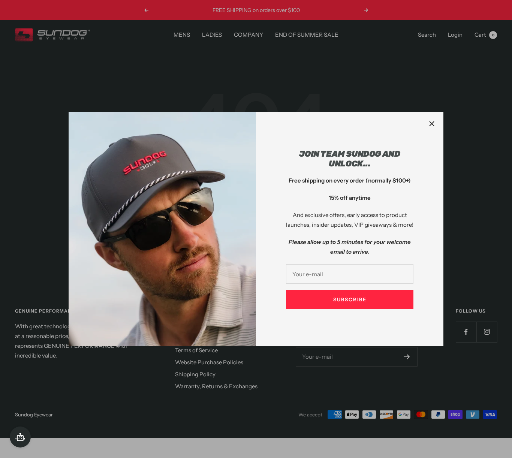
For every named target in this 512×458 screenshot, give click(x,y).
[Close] (431, 123)
